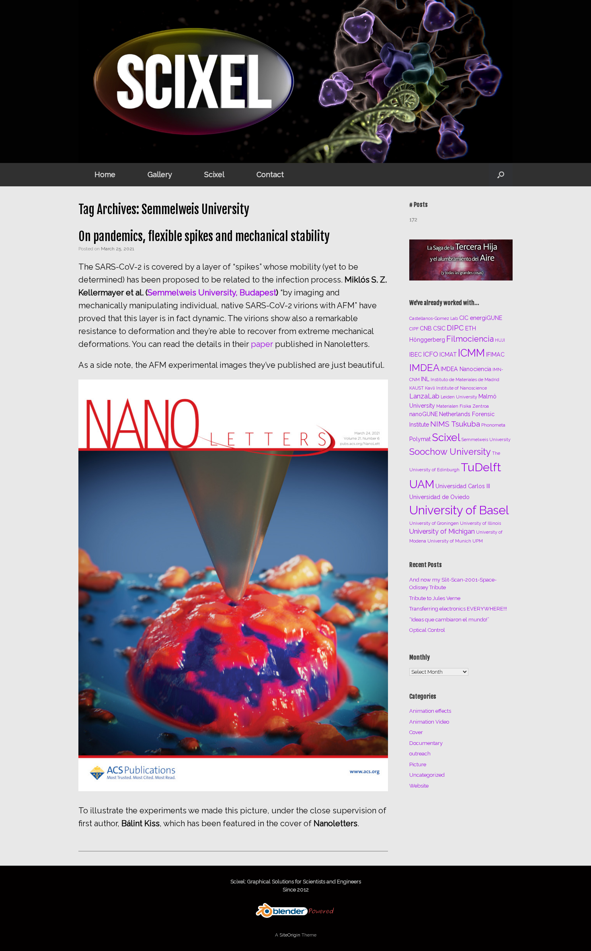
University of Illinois (480, 523)
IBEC (415, 354)
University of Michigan (442, 531)
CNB (426, 328)
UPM (477, 540)
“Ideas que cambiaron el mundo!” (449, 620)
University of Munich (449, 540)
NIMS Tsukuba (455, 424)
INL (425, 379)
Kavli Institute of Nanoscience (456, 388)
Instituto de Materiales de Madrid (465, 379)
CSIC (439, 328)
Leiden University (459, 396)
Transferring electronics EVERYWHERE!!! (458, 609)
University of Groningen (434, 523)
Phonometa (493, 425)
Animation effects (430, 711)
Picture (417, 764)
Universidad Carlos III (462, 486)
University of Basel (459, 510)
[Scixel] (295, 81)
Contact (270, 174)
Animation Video (429, 722)
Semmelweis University (486, 439)
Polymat (420, 439)
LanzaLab (424, 396)
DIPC (455, 328)
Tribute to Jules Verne (434, 598)
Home (104, 174)
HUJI (500, 340)
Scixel (214, 174)
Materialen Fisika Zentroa (462, 406)
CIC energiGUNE (480, 318)
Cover (416, 732)
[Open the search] (501, 174)
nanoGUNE (423, 414)
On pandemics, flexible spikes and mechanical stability (204, 236)
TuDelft (481, 467)
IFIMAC (495, 354)
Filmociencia (470, 339)
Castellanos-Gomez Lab (433, 318)
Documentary (426, 743)
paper (262, 344)
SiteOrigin (289, 935)
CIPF (414, 328)
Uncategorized (427, 775)
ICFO (430, 354)
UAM (421, 484)
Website (419, 786)
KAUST (416, 388)
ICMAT (448, 354)
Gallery (160, 174)
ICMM (471, 353)
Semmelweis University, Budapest (212, 292)
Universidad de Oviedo (439, 497)
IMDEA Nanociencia (466, 369)
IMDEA (424, 367)
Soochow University (450, 451)
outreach (420, 754)
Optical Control (427, 630)
